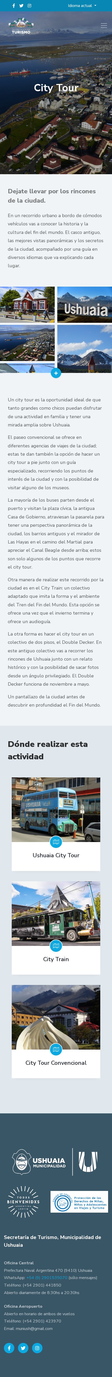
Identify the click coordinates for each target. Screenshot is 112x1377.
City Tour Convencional (56, 1063)
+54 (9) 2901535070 (46, 1278)
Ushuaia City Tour (56, 855)
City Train (56, 959)
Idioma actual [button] (80, 6)
